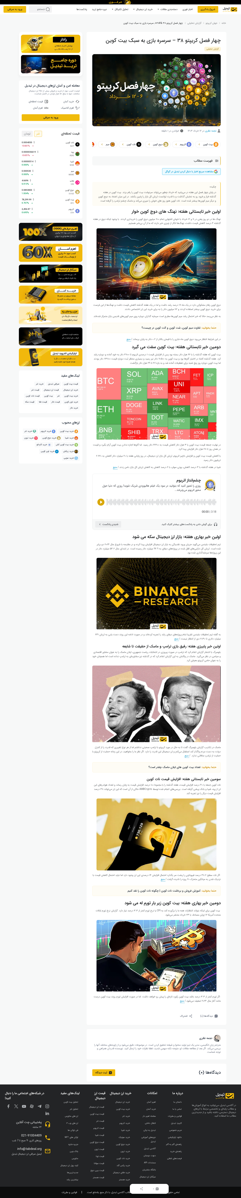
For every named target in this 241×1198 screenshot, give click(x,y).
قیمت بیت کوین (71, 384)
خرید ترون (29, 438)
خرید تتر (39, 384)
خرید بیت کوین (67, 431)
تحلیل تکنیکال (121, 9)
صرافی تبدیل (53, 384)
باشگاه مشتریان (149, 1169)
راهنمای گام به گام (174, 1144)
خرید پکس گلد (123, 1165)
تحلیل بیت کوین (71, 1102)
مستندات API (150, 1162)
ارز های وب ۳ (72, 1123)
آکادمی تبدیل (150, 1148)
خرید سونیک (124, 1137)
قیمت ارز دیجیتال (51, 390)
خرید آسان (151, 1109)
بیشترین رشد (72, 1179)
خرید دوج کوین (49, 438)
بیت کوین (48, 396)
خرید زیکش (68, 451)
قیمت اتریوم (98, 1128)
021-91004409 (31, 1135)
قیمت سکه (29, 402)
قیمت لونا (100, 1156)
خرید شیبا (69, 438)
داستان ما (177, 1102)
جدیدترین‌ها (72, 1172)
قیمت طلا (43, 402)
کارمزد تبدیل (176, 1123)
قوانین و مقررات (175, 1116)
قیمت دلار (56, 402)
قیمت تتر (35, 390)
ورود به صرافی (14, 9)
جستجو (48, 9)
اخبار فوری (187, 9)
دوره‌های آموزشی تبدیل (148, 1139)
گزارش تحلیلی (212, 49)
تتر (38, 134)
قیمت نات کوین (33, 396)
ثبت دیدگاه (101, 1073)
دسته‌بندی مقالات (168, 9)
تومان (27, 134)
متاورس (75, 1158)
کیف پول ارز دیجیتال (69, 1165)
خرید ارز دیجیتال (144, 9)
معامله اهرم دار (149, 1116)
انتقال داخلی (150, 1123)
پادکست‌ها (82, 9)
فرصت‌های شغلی (174, 1158)
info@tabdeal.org (29, 1149)
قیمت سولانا (99, 1163)
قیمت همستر (98, 1177)
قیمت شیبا (99, 1135)
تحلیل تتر (74, 1109)
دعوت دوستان (150, 1155)
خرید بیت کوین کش (65, 444)
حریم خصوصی (175, 1130)
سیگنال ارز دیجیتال (148, 1176)
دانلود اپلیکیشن (175, 1137)
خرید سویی (69, 458)
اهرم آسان (151, 1102)
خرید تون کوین (71, 402)
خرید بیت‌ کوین (71, 396)
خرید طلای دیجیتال (121, 1172)
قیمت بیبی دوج (97, 1170)
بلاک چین (74, 1151)
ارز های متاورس (71, 1116)
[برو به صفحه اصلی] (230, 9)
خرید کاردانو (42, 444)
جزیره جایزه (73, 1144)
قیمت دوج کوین (97, 1142)
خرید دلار (74, 408)
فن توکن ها (73, 1130)
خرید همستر (124, 1179)
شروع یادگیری (208, 9)
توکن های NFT (71, 1137)
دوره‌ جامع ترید (99, 9)
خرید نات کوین (123, 1158)
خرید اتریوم (46, 431)
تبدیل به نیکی (149, 1130)
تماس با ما (177, 1109)
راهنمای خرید (176, 1151)
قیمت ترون (99, 1149)
